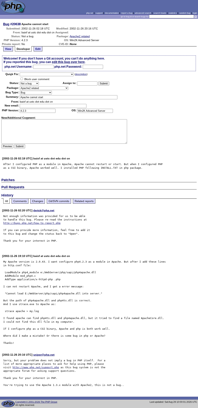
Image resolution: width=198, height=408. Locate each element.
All (6, 201)
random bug (184, 13)
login (195, 13)
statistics (173, 13)
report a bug (126, 13)
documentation (112, 13)
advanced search (143, 13)
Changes (37, 201)
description (81, 74)
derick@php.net (43, 210)
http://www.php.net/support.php (36, 367)
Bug (6, 24)
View (8, 48)
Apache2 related (80, 36)
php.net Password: (68, 66)
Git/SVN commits (59, 201)
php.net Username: (18, 66)
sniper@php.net (44, 354)
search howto (160, 13)
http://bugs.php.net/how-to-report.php (32, 223)
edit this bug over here (68, 62)
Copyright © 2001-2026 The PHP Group (36, 402)
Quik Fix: (12, 74)
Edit (38, 48)
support (99, 13)
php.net (89, 13)
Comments (20, 201)
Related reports (84, 201)
